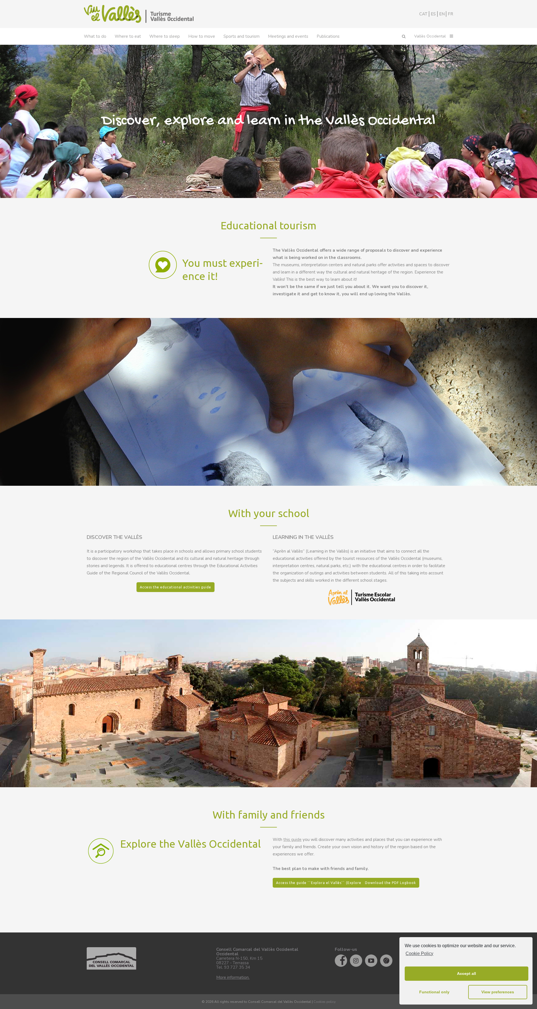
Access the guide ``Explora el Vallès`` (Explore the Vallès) (329, 883)
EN (442, 14)
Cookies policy (325, 1001)
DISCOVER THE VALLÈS (114, 537)
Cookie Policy (419, 953)
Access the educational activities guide (175, 587)
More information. (232, 977)
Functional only (434, 992)
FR (450, 14)
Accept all (466, 973)
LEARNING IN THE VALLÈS (303, 537)
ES (433, 14)
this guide (292, 839)
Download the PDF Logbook (390, 883)
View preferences (497, 992)
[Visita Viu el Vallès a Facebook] (341, 960)
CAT (423, 14)
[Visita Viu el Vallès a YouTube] (371, 960)
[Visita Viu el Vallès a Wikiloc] (386, 960)
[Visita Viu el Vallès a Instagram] (356, 960)
